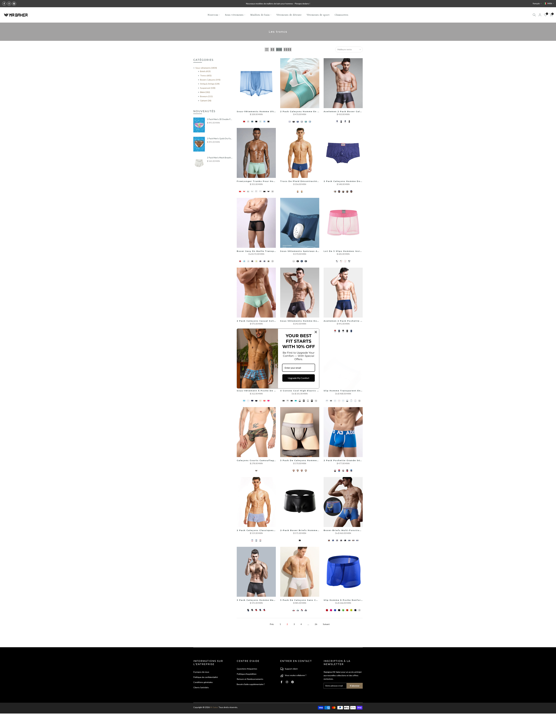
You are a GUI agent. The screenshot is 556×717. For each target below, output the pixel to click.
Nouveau (213, 15)
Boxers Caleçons (210, 79)
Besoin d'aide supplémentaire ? (251, 684)
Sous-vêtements (234, 15)
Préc (272, 624)
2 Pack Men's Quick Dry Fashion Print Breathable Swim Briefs (219, 138)
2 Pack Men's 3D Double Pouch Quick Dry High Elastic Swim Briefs (219, 119)
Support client (291, 669)
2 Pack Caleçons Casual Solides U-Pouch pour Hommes (273, 321)
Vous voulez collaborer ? (295, 675)
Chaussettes (341, 15)
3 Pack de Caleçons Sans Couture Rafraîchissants (313, 600)
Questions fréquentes (247, 669)
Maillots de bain (259, 15)
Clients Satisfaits (201, 687)
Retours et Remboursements (250, 679)
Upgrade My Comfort (298, 378)
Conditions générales (203, 682)
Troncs (206, 75)
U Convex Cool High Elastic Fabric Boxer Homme (312, 390)
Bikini (205, 92)
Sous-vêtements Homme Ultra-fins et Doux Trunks (270, 111)
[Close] (315, 332)
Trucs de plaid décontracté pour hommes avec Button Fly (319, 181)
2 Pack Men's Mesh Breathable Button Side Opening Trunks (219, 157)
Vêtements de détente (289, 15)
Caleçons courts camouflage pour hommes (266, 460)
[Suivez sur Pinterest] (14, 4)
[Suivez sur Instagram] (9, 4)
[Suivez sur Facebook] (4, 4)
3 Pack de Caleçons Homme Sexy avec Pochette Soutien (317, 460)
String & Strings (210, 83)
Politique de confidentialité (205, 677)
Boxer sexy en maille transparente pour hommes (269, 251)
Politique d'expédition (246, 674)
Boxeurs (206, 96)
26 (316, 624)
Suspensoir (207, 88)
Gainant (205, 100)
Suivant (326, 624)
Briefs (205, 71)
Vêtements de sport (318, 15)
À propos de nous (201, 672)
